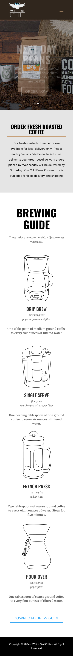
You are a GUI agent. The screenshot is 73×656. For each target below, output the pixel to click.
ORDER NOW (36, 86)
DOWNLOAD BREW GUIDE (36, 618)
